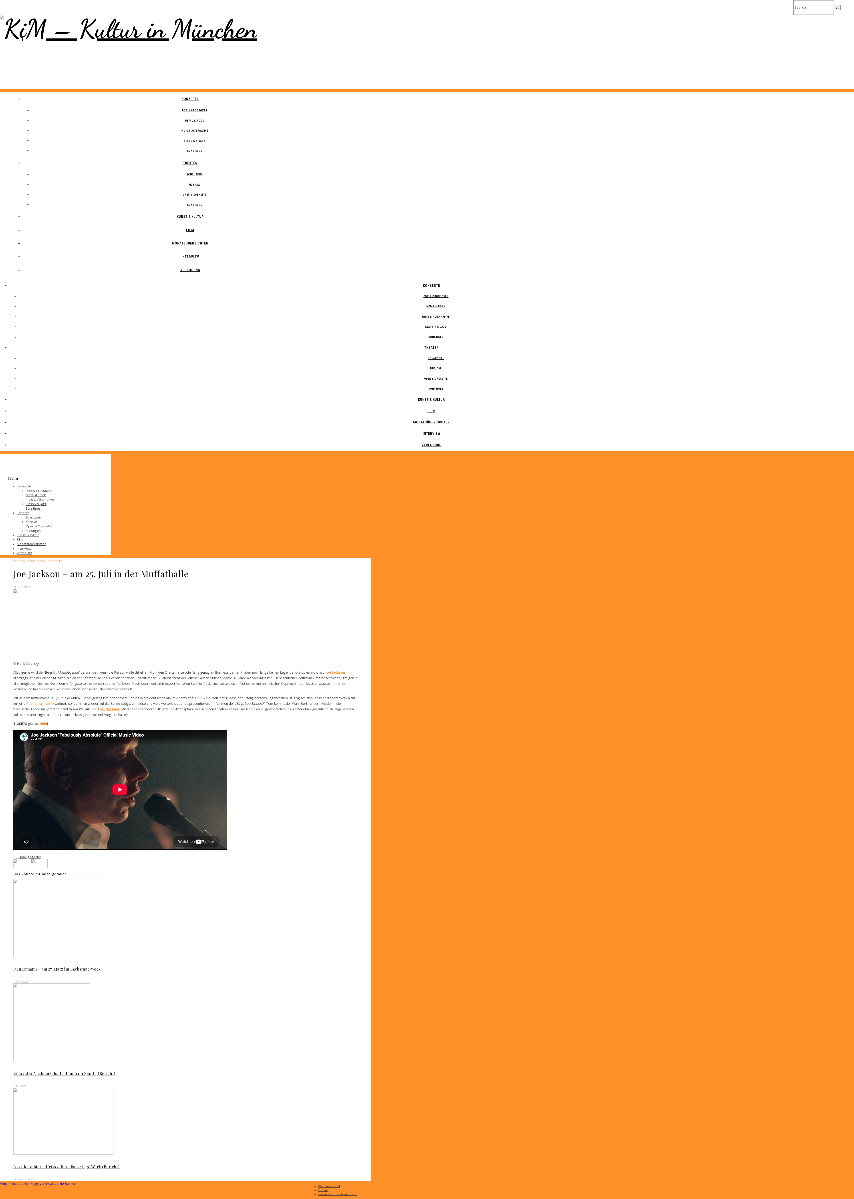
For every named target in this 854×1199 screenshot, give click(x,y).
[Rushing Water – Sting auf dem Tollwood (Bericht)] (22, 866)
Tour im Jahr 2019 (40, 703)
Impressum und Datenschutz (337, 1194)
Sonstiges (194, 150)
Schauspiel (194, 174)
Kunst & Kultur (190, 217)
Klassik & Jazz (194, 140)
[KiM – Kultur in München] (128, 28)
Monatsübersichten (190, 243)
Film (190, 230)
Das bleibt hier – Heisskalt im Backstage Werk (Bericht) (66, 1166)
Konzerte (190, 99)
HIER (43, 723)
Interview (190, 257)
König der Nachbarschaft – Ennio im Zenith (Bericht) (64, 1073)
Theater (190, 163)
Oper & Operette (194, 194)
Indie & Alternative (194, 130)
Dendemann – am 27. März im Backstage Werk (57, 969)
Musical (195, 184)
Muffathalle (110, 709)
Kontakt (323, 1190)
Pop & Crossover (194, 110)
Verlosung (190, 270)
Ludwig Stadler (29, 857)
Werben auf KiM (329, 1186)
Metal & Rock (194, 120)
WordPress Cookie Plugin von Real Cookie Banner (38, 1183)
